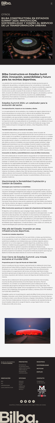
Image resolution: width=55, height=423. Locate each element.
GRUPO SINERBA (7, 363)
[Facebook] (21, 401)
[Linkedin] (25, 401)
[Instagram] (33, 401)
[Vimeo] (29, 401)
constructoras (40, 95)
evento (6, 294)
